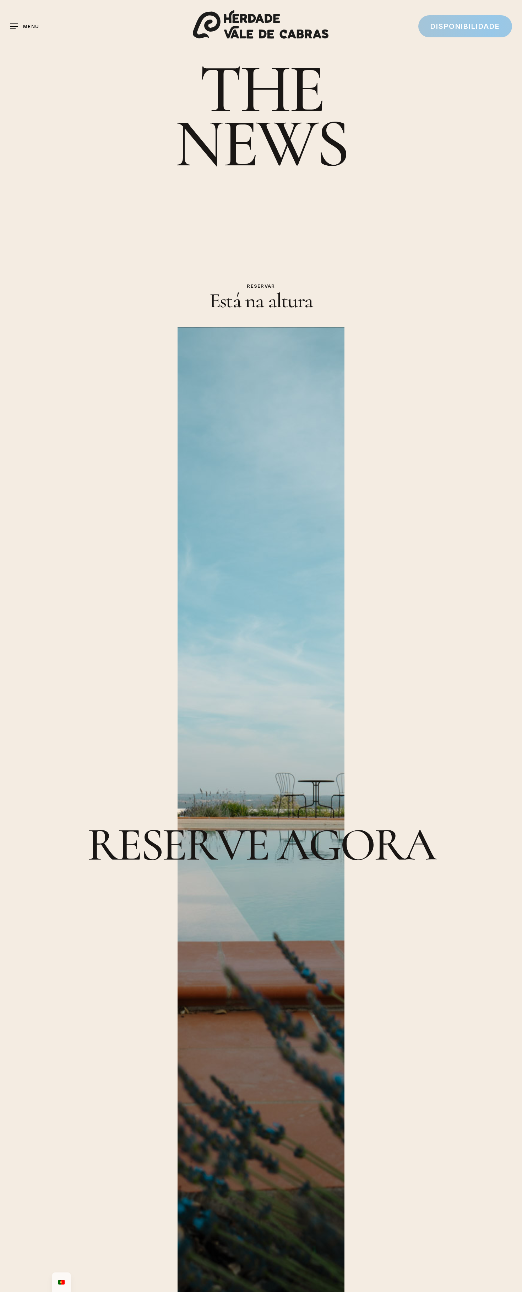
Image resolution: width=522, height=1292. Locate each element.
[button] (24, 26)
